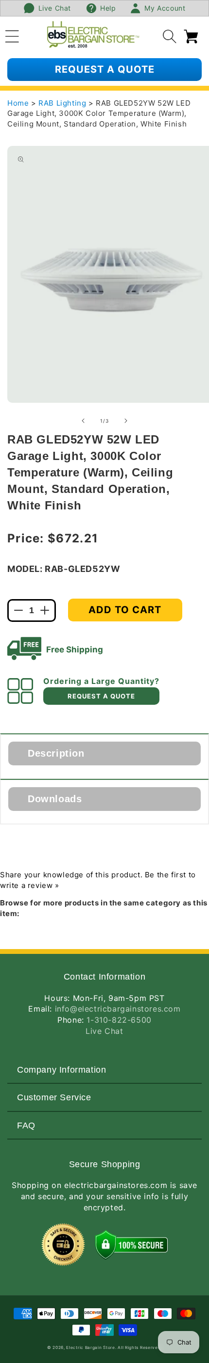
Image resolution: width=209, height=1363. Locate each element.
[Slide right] (126, 420)
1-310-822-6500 (119, 1020)
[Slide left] (83, 420)
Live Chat (104, 1031)
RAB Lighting (63, 103)
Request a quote (105, 69)
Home (18, 103)
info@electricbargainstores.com (118, 1009)
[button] (12, 35)
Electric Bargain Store (90, 1347)
